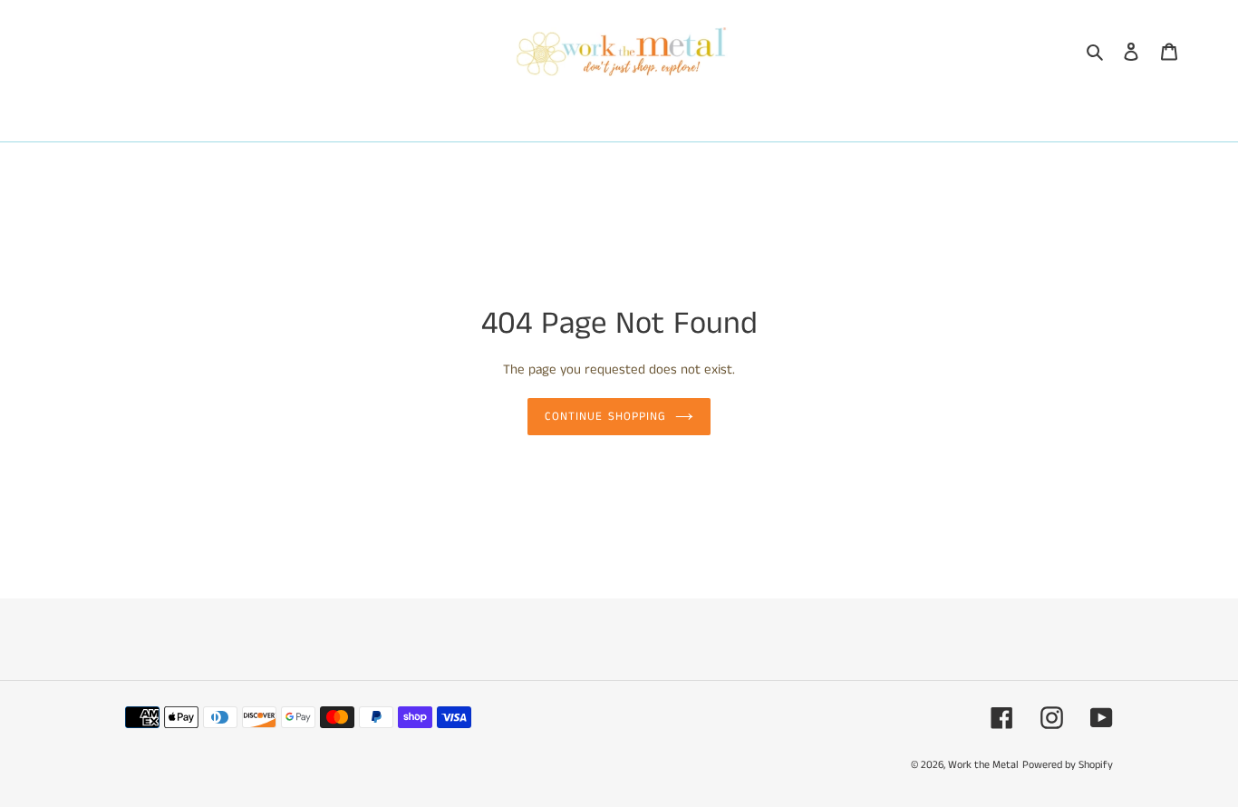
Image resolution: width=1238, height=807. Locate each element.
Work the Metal (983, 765)
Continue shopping (605, 416)
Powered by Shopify (1067, 765)
